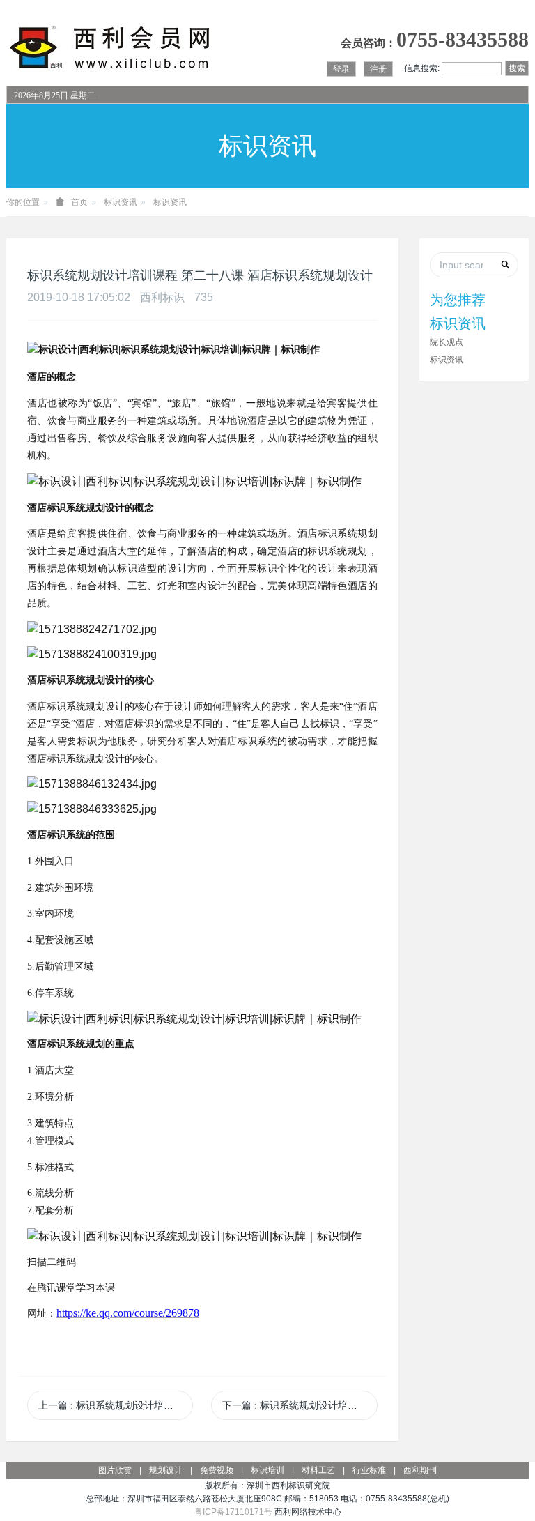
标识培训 (267, 1470)
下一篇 (299, 1405)
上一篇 (115, 1405)
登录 (341, 69)
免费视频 (216, 1470)
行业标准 (369, 1470)
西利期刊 (420, 1470)
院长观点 (446, 342)
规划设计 (166, 1470)
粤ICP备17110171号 (233, 1512)
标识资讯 (120, 202)
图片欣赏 (115, 1470)
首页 (79, 202)
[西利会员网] (111, 47)
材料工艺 (318, 1470)
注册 (378, 69)
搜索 (517, 68)
